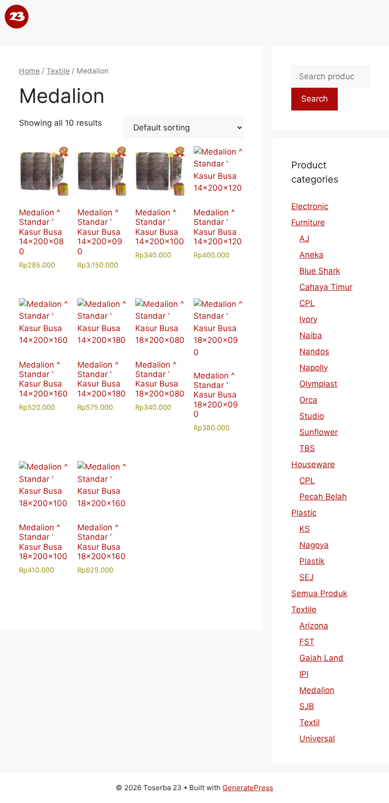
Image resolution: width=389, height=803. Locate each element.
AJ (304, 238)
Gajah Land (321, 658)
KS (304, 529)
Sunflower (318, 432)
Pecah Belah (323, 496)
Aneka (311, 254)
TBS (307, 448)
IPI (303, 674)
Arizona (313, 625)
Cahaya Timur (325, 287)
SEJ (306, 577)
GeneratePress (247, 787)
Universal (317, 738)
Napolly (313, 367)
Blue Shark (319, 271)
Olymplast (318, 383)
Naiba (310, 335)
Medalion (316, 690)
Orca (308, 400)
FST (307, 641)
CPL (307, 303)
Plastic (303, 512)
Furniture (308, 222)
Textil (309, 722)
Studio (311, 416)
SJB (306, 706)
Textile (58, 70)
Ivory (308, 319)
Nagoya (314, 545)
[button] (193, 18)
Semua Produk (319, 593)
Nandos (314, 351)
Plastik (311, 561)
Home (29, 70)
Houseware (313, 464)
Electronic (309, 206)
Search (314, 98)
